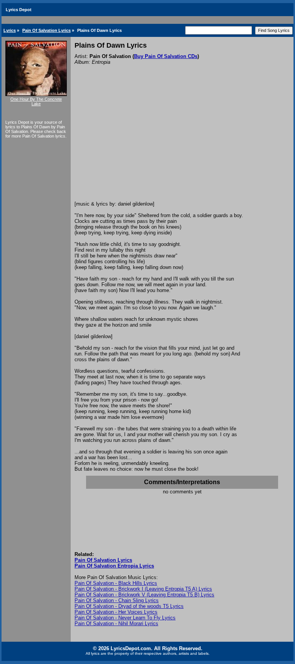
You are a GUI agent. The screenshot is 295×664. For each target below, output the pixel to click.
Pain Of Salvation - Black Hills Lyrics (116, 583)
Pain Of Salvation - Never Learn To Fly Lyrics (125, 618)
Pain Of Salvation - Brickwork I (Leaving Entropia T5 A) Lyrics (143, 589)
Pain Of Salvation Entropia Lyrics (114, 566)
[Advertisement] (182, 143)
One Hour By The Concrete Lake (36, 101)
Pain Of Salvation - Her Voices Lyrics (116, 612)
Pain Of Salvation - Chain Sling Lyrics (117, 600)
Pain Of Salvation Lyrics (46, 30)
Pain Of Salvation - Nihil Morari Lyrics (116, 623)
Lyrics (9, 30)
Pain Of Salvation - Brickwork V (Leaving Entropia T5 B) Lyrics (144, 595)
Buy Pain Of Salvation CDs (165, 56)
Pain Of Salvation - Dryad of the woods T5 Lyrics (129, 606)
